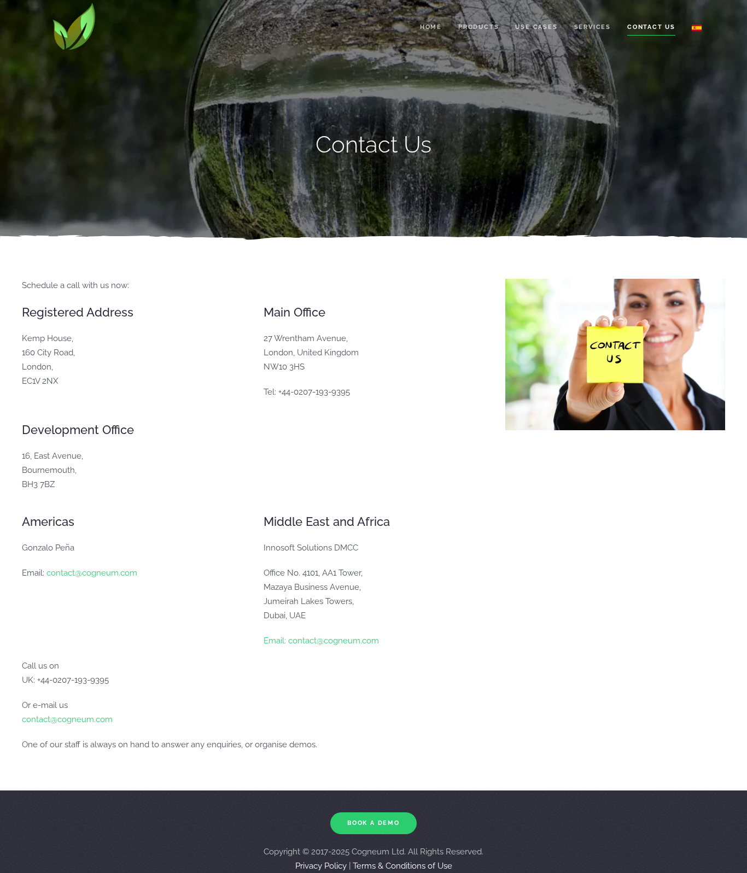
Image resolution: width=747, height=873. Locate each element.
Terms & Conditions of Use (402, 866)
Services (592, 27)
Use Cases (536, 27)
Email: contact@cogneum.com (321, 641)
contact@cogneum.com (91, 573)
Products (478, 27)
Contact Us (651, 27)
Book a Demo (373, 823)
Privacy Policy (321, 866)
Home (431, 27)
